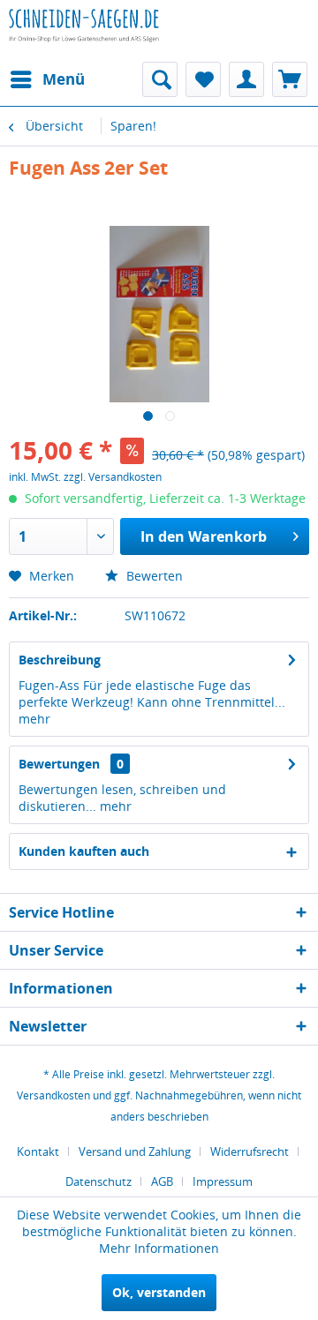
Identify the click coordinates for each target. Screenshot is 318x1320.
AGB (162, 1181)
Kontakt (38, 1151)
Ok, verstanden (159, 1292)
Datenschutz (98, 1181)
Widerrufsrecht (249, 1151)
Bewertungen (59, 763)
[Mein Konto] (246, 79)
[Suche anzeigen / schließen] (160, 79)
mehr (34, 718)
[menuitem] (47, 79)
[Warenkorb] (289, 79)
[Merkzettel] (203, 79)
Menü (63, 79)
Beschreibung (60, 659)
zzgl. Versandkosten (113, 476)
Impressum (223, 1181)
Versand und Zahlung (135, 1151)
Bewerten (153, 575)
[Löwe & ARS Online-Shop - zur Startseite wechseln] (84, 40)
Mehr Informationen (159, 1248)
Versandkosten (53, 1095)
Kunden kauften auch (84, 851)
